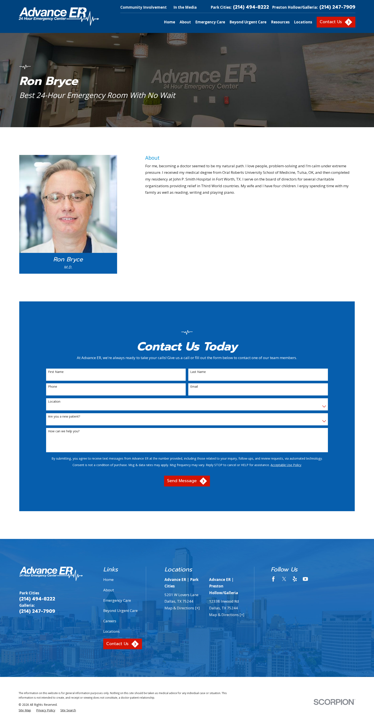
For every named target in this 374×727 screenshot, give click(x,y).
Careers (109, 620)
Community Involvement (143, 7)
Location (54, 401)
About (108, 589)
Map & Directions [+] (182, 607)
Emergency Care (117, 600)
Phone (52, 387)
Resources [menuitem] (280, 22)
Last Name (198, 372)
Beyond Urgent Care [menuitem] (247, 22)
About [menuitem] (185, 22)
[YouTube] (305, 579)
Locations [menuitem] (303, 22)
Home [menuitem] (169, 22)
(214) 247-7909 (337, 7)
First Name (56, 372)
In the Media (185, 7)
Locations (111, 631)
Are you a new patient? (64, 416)
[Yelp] (294, 579)
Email (194, 387)
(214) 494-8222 (251, 7)
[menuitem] (25, 710)
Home (108, 579)
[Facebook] (273, 579)
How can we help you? (63, 431)
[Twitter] (284, 579)
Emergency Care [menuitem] (210, 22)
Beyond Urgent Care (120, 610)
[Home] (59, 16)
